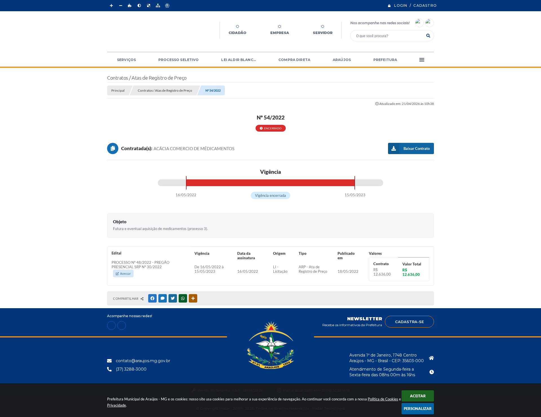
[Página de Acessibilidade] (167, 5)
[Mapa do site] (158, 5)
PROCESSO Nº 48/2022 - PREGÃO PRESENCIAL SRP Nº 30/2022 (140, 267)
